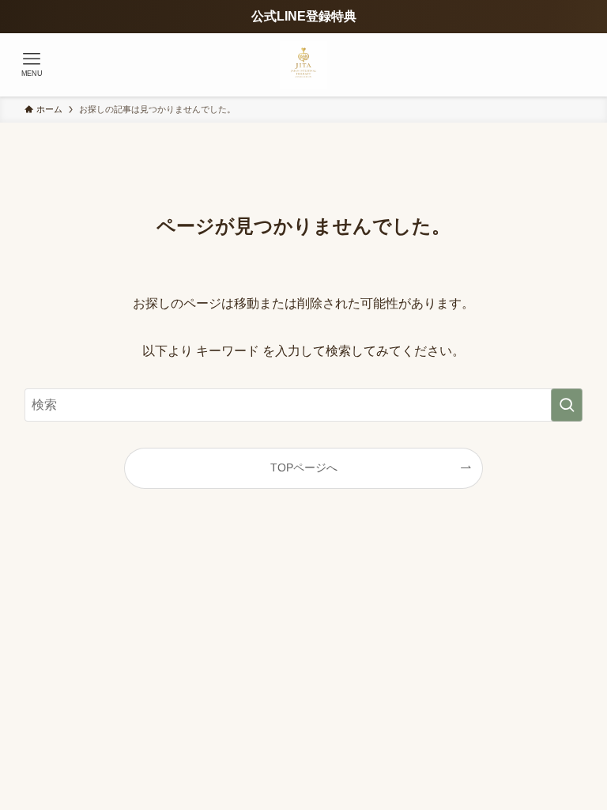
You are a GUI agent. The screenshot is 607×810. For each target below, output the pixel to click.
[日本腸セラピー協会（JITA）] (303, 65)
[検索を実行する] (566, 405)
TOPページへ (303, 467)
